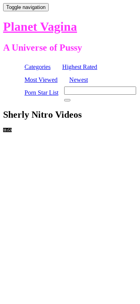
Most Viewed (41, 79)
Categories (37, 67)
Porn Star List (41, 92)
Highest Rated (79, 67)
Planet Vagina (40, 26)
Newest (78, 79)
